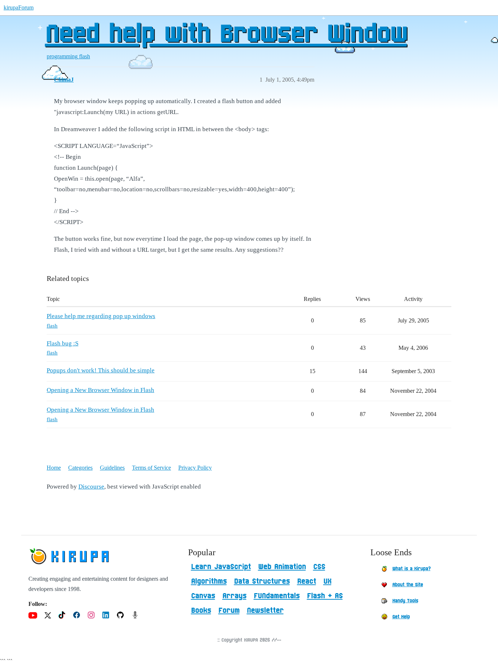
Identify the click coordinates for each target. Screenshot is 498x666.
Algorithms (209, 581)
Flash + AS (325, 596)
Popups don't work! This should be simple (101, 370)
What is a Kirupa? (411, 569)
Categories (80, 468)
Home (54, 468)
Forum (229, 610)
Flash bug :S (62, 343)
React (306, 581)
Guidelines (112, 468)
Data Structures (262, 581)
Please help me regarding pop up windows (101, 316)
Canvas (203, 596)
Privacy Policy (195, 468)
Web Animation (282, 567)
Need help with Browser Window (226, 34)
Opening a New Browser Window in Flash (100, 390)
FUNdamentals (277, 596)
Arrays (234, 596)
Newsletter (265, 610)
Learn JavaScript (221, 567)
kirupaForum (19, 7)
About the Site (407, 585)
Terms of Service (151, 468)
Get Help (401, 617)
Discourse (91, 486)
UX (327, 581)
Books (201, 610)
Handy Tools (405, 601)
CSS (319, 567)
